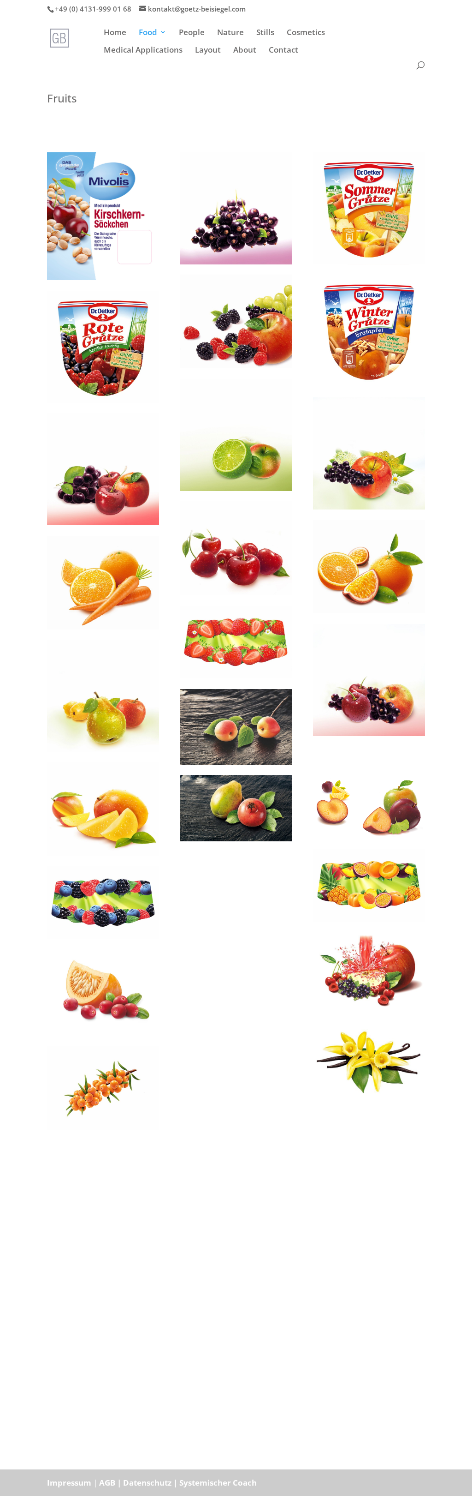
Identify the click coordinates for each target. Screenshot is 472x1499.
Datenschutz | (151, 1482)
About (244, 50)
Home (115, 33)
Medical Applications (143, 50)
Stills (265, 33)
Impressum (69, 1482)
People (192, 33)
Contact (283, 50)
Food (148, 33)
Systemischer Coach (218, 1482)
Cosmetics (306, 33)
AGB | (111, 1482)
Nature (230, 33)
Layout (208, 50)
